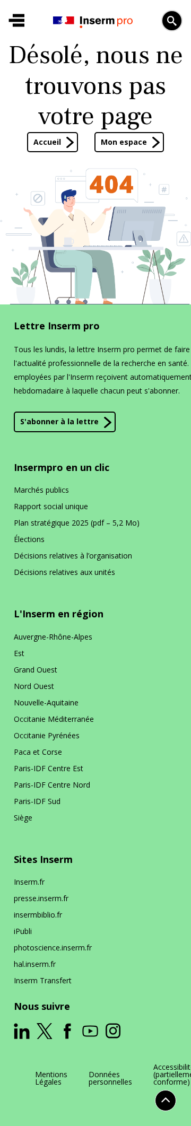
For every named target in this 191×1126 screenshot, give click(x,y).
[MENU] (16, 21)
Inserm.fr (29, 882)
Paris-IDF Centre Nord (52, 785)
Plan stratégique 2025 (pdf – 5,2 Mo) (77, 523)
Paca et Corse (38, 752)
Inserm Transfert (43, 980)
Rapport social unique (51, 506)
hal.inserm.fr (35, 964)
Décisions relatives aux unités (64, 572)
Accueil (47, 142)
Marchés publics (41, 490)
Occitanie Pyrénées (47, 735)
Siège (23, 818)
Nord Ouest (34, 686)
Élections (29, 539)
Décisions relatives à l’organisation (73, 556)
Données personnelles (110, 1078)
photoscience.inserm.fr (53, 947)
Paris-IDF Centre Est (48, 768)
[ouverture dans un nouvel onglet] (22, 1031)
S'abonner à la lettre (59, 421)
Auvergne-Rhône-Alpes (53, 637)
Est (19, 653)
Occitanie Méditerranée (54, 719)
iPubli (23, 931)
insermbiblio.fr (38, 915)
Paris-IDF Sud (37, 801)
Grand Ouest (35, 670)
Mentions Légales (51, 1078)
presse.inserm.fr (41, 898)
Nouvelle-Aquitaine (46, 702)
